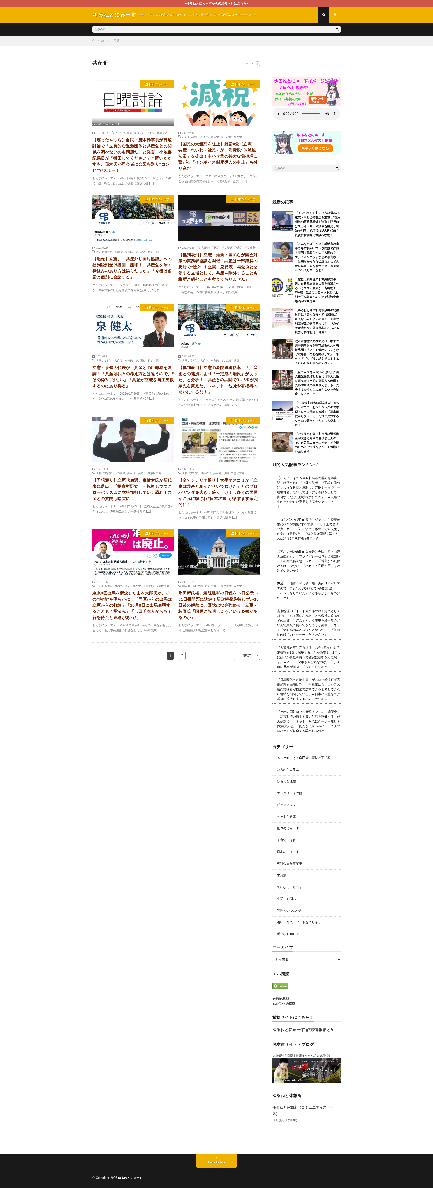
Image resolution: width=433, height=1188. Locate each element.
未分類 (281, 875)
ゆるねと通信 (286, 781)
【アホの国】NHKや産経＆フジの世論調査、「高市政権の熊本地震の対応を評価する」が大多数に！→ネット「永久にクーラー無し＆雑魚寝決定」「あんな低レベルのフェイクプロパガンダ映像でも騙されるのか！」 (308, 721)
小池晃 (151, 132)
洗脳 (226, 473)
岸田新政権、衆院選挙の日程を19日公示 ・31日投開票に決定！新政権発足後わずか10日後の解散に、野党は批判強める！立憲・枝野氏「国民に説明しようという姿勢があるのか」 (219, 605)
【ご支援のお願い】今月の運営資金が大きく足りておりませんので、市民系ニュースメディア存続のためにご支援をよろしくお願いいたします (317, 442)
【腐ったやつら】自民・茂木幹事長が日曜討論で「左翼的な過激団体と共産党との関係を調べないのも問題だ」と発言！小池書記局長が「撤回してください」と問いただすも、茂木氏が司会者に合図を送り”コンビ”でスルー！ (132, 155)
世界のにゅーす (288, 828)
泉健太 (142, 473)
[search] (337, 29)
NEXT (247, 655)
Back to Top (216, 1162)
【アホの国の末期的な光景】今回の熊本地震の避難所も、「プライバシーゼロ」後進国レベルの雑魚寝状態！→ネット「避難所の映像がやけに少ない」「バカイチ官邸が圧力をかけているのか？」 (308, 561)
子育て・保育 (286, 840)
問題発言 (139, 132)
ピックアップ (286, 805)
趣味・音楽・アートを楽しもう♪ (300, 922)
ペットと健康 (286, 816)
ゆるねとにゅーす (130, 1177)
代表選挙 (120, 473)
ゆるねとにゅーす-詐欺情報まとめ (303, 1029)
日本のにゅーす (159, 84)
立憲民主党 (131, 251)
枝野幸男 (210, 586)
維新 (253, 247)
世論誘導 (205, 473)
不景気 (204, 136)
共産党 (128, 132)
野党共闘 (153, 251)
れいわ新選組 (190, 136)
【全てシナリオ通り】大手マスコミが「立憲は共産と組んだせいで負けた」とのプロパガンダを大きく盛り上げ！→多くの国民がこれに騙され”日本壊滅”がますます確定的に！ (218, 492)
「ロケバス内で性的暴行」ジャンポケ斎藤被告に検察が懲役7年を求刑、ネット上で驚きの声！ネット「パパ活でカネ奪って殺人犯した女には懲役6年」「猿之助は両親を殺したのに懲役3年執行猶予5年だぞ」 (308, 529)
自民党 (238, 586)
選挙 (143, 360)
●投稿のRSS (280, 998)
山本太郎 (148, 586)
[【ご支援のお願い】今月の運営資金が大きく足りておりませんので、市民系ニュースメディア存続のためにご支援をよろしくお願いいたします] (282, 442)
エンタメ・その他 (289, 793)
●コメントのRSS (283, 1003)
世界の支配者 (104, 360)
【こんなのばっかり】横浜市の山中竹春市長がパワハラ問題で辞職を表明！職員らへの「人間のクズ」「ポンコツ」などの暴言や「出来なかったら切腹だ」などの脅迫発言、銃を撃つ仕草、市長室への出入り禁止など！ (317, 257)
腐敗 (143, 251)
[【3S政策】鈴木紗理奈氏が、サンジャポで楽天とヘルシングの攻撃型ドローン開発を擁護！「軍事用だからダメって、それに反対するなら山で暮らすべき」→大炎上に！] (282, 411)
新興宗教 (162, 132)
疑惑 (230, 247)
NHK (118, 132)
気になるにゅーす (289, 887)
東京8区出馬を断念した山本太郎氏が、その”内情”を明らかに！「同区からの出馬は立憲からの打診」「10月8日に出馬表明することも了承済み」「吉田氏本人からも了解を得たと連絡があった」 (132, 605)
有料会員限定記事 (289, 863)
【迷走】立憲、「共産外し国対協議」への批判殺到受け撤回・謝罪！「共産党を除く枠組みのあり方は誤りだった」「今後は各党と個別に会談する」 (132, 268)
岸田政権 (226, 136)
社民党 (238, 136)
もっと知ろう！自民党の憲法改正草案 (304, 758)
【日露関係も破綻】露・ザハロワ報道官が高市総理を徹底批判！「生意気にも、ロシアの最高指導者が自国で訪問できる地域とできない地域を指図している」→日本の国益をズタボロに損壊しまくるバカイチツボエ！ (308, 689)
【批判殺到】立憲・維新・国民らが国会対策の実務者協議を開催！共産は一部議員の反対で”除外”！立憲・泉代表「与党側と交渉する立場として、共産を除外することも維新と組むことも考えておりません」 (218, 267)
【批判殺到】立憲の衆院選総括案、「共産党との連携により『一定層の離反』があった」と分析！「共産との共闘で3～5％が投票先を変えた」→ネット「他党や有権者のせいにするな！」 (218, 379)
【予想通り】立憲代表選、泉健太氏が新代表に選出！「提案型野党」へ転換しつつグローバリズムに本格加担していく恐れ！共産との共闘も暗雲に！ (132, 489)
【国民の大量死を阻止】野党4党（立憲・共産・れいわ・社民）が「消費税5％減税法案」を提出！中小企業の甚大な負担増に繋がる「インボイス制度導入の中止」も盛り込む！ (218, 156)
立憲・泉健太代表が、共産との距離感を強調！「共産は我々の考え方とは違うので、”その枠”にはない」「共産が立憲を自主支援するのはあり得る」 (133, 376)
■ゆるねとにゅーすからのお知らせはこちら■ (216, 3)
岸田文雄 (197, 586)
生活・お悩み (286, 898)
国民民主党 (218, 247)
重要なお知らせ (288, 934)
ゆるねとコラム (288, 769)
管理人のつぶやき (289, 910)
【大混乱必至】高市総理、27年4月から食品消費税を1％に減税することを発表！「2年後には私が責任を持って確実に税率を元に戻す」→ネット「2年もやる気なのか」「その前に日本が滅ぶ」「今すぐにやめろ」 (309, 657)
